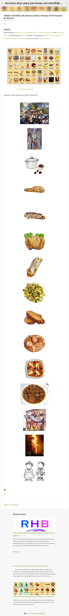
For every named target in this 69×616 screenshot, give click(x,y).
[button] (5, 24)
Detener (7, 30)
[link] (33, 32)
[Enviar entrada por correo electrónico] (5, 490)
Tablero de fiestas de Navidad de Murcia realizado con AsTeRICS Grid (33, 596)
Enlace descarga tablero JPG (25, 89)
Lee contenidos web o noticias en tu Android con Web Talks (30, 566)
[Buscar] (66, 3)
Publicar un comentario (11, 505)
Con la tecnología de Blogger (35, 613)
